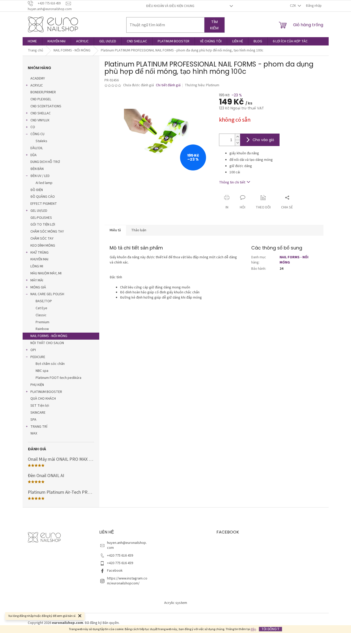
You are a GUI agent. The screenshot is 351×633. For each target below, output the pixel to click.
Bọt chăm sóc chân (50, 363)
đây (253, 629)
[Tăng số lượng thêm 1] (237, 137)
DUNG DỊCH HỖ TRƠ (45, 161)
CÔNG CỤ (37, 134)
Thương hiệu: (202, 85)
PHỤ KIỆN (37, 384)
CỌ (32, 127)
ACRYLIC (36, 85)
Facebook (115, 570)
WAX (33, 433)
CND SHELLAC (40, 113)
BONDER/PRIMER (43, 92)
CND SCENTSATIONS (45, 106)
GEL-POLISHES (41, 217)
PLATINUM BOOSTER (46, 391)
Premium (42, 322)
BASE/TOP (44, 301)
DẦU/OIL (36, 148)
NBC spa (42, 370)
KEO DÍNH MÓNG (42, 245)
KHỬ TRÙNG (39, 252)
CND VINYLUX (39, 120)
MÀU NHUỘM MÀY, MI (46, 273)
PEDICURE (37, 357)
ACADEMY (37, 78)
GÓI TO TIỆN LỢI (42, 224)
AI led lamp (44, 183)
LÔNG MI (36, 266)
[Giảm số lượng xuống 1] (237, 143)
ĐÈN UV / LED (40, 176)
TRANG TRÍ (38, 426)
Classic (41, 315)
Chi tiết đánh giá (168, 85)
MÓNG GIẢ (38, 287)
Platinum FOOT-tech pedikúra (58, 377)
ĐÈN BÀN (37, 169)
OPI (33, 350)
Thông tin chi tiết (232, 182)
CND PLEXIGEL (40, 99)
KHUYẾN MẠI (39, 259)
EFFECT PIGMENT (43, 203)
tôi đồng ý (270, 629)
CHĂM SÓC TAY (42, 238)
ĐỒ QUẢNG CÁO (42, 196)
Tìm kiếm (214, 25)
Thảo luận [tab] (138, 230)
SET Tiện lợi (39, 405)
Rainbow (42, 329)
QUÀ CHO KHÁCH (43, 398)
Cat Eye (41, 308)
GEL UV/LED (38, 210)
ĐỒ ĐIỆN (36, 190)
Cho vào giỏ (263, 139)
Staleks (41, 141)
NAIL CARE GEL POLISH (47, 294)
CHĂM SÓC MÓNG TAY (47, 231)
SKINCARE (37, 412)
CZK (293, 5)
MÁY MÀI (36, 280)
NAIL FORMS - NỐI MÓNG (48, 336)
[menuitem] (32, 41)
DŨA (33, 155)
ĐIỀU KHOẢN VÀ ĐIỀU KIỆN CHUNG (170, 6)
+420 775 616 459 (120, 555)
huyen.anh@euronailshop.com (127, 545)
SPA (33, 419)
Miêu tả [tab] (115, 230)
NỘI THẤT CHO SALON (47, 343)
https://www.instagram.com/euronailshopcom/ (127, 581)
